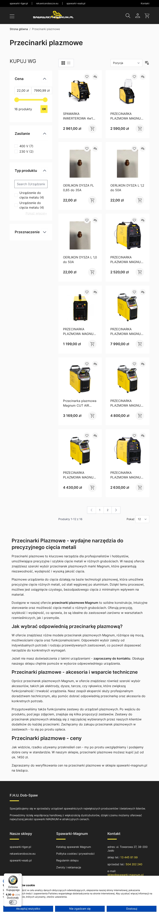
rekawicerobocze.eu (47, 3)
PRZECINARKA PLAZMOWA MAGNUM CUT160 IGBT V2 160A (126, 333)
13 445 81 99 (129, 857)
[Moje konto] (137, 15)
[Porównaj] (95, 77)
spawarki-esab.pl (76, 3)
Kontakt (145, 3)
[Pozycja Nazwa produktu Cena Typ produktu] (126, 63)
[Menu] (19, 875)
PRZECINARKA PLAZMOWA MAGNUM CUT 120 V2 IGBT (126, 405)
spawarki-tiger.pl (19, 3)
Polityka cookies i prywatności (75, 853)
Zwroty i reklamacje (68, 867)
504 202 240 (134, 864)
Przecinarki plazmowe (46, 29)
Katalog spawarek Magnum (73, 846)
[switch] (13, 902)
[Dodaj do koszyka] (90, 128)
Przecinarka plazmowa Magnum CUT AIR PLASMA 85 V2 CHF (79, 405)
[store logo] (53, 15)
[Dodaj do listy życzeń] (87, 77)
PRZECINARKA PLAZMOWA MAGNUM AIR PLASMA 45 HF (79, 333)
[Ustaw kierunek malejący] (147, 63)
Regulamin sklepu (67, 860)
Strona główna (19, 29)
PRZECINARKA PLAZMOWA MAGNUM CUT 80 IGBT (126, 261)
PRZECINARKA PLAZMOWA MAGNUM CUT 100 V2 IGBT (79, 477)
